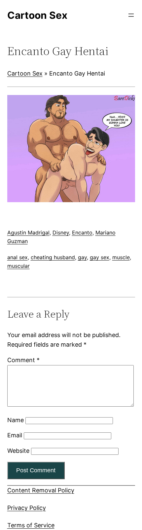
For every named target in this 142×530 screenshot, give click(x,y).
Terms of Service (30, 525)
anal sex (17, 257)
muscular (18, 266)
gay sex (99, 257)
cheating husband (53, 257)
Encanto (82, 232)
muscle (121, 257)
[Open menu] (131, 15)
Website (18, 450)
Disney (61, 232)
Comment (23, 360)
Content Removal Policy (40, 490)
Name (15, 420)
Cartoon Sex (25, 73)
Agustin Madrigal (28, 232)
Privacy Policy (26, 507)
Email (14, 435)
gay (82, 257)
